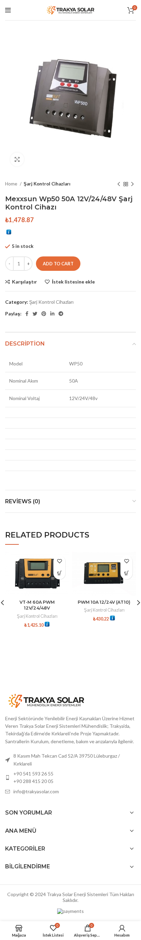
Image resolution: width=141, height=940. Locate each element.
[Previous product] (118, 184)
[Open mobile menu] (8, 10)
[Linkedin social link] (52, 313)
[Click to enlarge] (17, 159)
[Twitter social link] (34, 313)
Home (11, 183)
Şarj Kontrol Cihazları (47, 183)
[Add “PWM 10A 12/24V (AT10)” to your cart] (126, 573)
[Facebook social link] (26, 313)
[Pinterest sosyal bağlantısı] (43, 313)
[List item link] (70, 777)
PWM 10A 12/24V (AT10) (104, 602)
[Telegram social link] (60, 313)
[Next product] (132, 184)
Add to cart (58, 263)
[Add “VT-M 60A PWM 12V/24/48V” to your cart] (59, 573)
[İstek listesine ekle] (59, 561)
